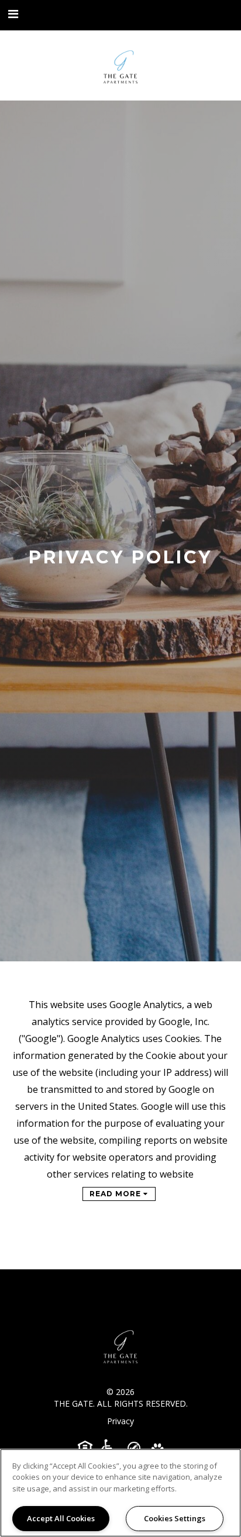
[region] (120, 1493)
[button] (13, 14)
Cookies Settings (174, 1518)
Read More (116, 1193)
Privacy (120, 1421)
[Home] (120, 65)
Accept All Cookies (61, 1518)
